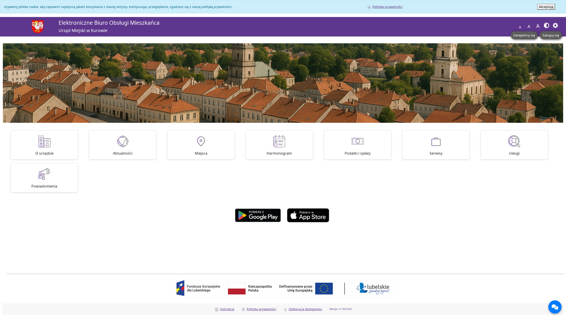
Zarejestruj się (524, 35)
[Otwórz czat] (555, 307)
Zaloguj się (550, 35)
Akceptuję (546, 7)
